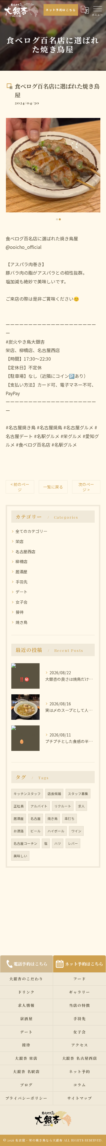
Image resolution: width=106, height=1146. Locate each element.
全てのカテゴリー (31, 531)
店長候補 (54, 793)
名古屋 (36, 818)
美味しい (20, 856)
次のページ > (86, 486)
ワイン (76, 831)
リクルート (62, 806)
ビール (36, 831)
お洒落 (19, 831)
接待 (19, 612)
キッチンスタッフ (27, 793)
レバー (73, 843)
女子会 (21, 602)
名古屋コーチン (25, 843)
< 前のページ (19, 486)
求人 (81, 806)
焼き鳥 (21, 622)
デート (21, 591)
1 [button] (57, 219)
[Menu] (97, 8)
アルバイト (39, 806)
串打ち (69, 818)
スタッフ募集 (78, 793)
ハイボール (55, 831)
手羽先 (21, 582)
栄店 (19, 541)
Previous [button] (11, 169)
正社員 (19, 806)
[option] (53, 165)
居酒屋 (21, 571)
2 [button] (60, 219)
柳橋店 (21, 561)
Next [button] (94, 169)
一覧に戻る (53, 487)
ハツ (57, 843)
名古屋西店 (25, 551)
